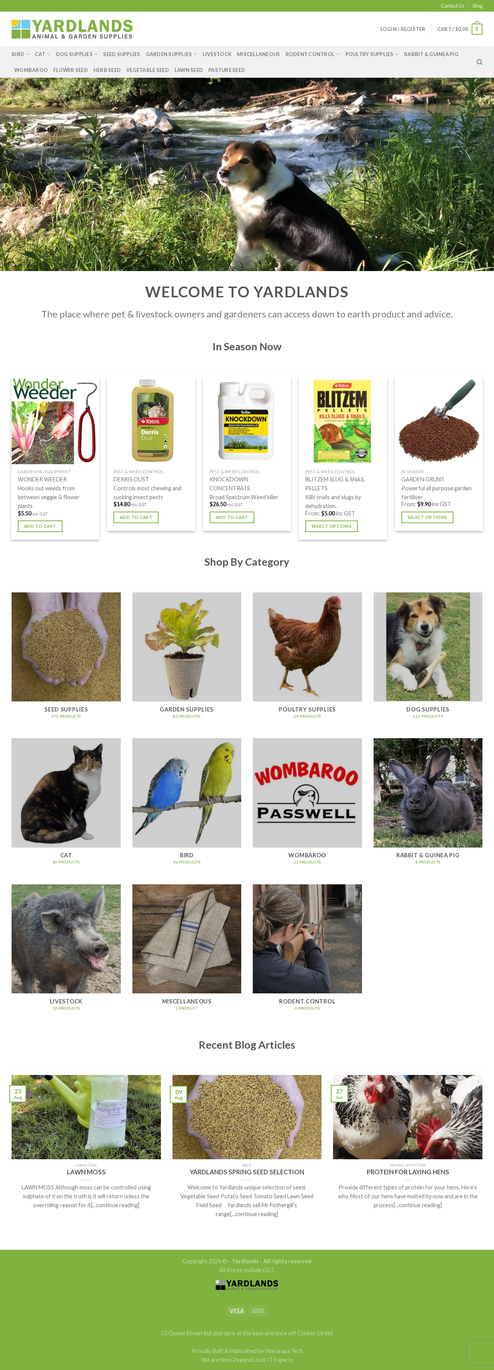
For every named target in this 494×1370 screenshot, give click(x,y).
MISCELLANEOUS (258, 54)
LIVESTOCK (217, 54)
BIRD (18, 54)
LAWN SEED (188, 70)
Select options (331, 526)
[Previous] (11, 461)
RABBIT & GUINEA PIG (431, 54)
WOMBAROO (31, 70)
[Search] (479, 62)
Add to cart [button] (40, 526)
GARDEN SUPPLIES (169, 54)
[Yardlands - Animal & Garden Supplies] (72, 29)
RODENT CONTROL (310, 54)
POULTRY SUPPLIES (369, 54)
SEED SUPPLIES (121, 54)
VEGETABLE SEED (147, 70)
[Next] (482, 461)
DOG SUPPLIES (74, 54)
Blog (477, 6)
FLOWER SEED (70, 70)
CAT (40, 54)
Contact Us (452, 6)
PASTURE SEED (226, 70)
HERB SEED (107, 70)
